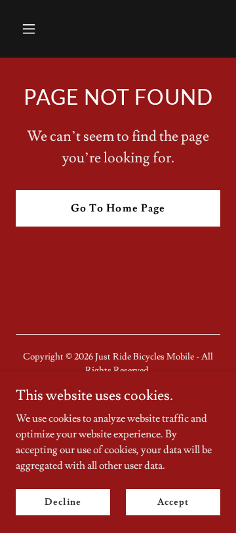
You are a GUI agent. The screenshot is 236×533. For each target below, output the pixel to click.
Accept (172, 501)
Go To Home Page (118, 208)
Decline (63, 501)
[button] (39, 29)
